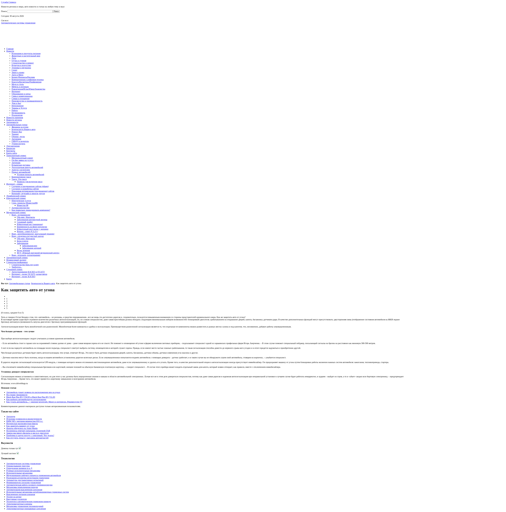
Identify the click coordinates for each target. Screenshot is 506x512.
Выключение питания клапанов (20, 494)
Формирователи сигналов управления (23, 482)
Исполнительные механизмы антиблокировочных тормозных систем (37, 492)
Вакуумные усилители (16, 499)
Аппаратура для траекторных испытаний (24, 480)
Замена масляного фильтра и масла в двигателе (27, 433)
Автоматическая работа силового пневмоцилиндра (29, 485)
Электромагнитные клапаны (19, 504)
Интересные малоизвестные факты (22, 423)
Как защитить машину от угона (20, 426)
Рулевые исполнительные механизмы (23, 471)
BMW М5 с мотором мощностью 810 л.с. (24, 421)
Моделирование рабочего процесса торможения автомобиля (33, 475)
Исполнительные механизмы (19, 473)
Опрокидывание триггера (18, 466)
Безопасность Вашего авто (43, 283)
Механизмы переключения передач (22, 487)
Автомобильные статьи (19, 283)
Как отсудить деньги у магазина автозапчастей (27, 438)
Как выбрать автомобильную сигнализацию (26, 399)
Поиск (4, 11)
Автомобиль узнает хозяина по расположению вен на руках (33, 392)
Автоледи (10, 416)
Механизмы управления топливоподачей (24, 506)
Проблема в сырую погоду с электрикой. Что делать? (30, 435)
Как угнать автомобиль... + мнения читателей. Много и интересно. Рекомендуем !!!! (44, 402)
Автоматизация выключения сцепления (24, 490)
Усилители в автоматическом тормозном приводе (28, 501)
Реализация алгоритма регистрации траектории (27, 478)
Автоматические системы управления (23, 463)
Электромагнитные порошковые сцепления (26, 509)
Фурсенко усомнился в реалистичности (24, 419)
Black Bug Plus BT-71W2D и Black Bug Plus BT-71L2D (30, 397)
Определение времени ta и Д (19, 468)
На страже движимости (16, 395)
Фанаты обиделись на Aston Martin (22, 428)
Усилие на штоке (13, 497)
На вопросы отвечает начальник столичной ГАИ (28, 431)
